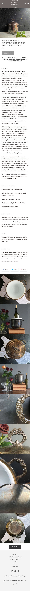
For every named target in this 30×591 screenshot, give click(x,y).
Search (15, 554)
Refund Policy (15, 559)
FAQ (15, 564)
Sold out (7, 53)
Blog (15, 561)
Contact (15, 566)
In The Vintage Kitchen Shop (15, 4)
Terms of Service (15, 557)
